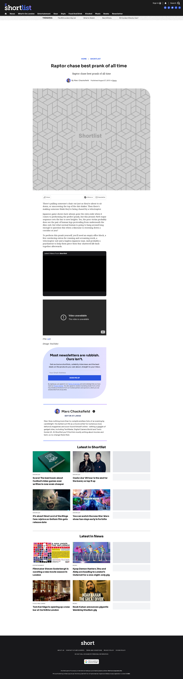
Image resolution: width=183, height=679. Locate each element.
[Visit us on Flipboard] (172, 7)
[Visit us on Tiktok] (169, 7)
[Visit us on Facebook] (176, 7)
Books (106, 14)
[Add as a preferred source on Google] (91, 661)
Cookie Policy (120, 650)
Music (98, 14)
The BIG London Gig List (67, 18)
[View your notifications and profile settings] (165, 3)
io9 (48, 339)
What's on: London (26, 14)
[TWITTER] (94, 411)
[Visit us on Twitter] (179, 7)
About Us (61, 650)
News (12, 14)
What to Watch (89, 18)
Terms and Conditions (94, 650)
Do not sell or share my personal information (91, 654)
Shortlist (95, 59)
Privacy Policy (109, 650)
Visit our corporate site (115, 670)
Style (63, 14)
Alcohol (88, 14)
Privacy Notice (58, 386)
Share (48, 197)
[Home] (6, 14)
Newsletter (117, 14)
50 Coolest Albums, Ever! (128, 18)
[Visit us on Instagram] (165, 7)
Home (84, 59)
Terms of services (74, 384)
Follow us (90, 197)
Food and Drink (75, 14)
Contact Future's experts (75, 650)
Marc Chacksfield (81, 80)
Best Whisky (107, 18)
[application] (74, 274)
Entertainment (44, 14)
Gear (55, 14)
